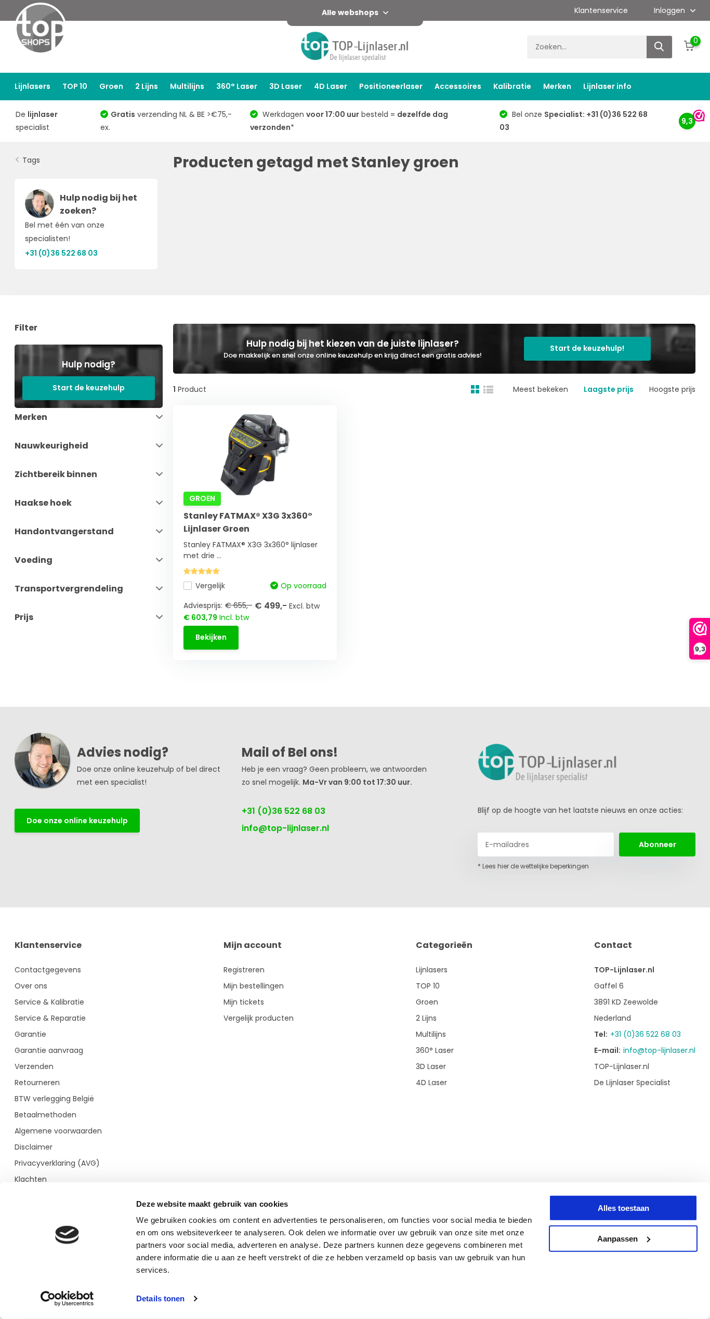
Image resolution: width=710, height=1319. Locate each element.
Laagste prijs (609, 389)
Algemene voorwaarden (58, 1131)
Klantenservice (601, 10)
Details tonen (160, 1298)
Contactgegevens (48, 970)
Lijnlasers (32, 86)
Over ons (31, 986)
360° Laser (236, 86)
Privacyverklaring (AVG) (57, 1163)
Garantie (30, 1034)
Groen (111, 86)
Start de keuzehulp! (587, 348)
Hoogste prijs (672, 389)
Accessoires (458, 86)
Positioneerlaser (391, 86)
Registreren (244, 970)
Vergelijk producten (258, 1018)
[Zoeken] (660, 47)
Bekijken (211, 637)
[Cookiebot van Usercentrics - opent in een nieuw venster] (67, 1299)
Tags (31, 160)
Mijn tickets (243, 1002)
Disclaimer (33, 1147)
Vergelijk (210, 586)
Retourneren (37, 1082)
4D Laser (330, 86)
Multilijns (187, 86)
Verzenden (34, 1066)
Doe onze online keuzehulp (77, 820)
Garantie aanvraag (49, 1050)
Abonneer (657, 844)
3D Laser (285, 86)
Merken (557, 86)
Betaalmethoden (45, 1115)
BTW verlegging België (54, 1098)
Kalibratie (512, 86)
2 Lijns (146, 86)
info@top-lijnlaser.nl (285, 828)
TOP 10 (74, 86)
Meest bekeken (540, 389)
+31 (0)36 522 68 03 (283, 811)
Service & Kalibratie (49, 1002)
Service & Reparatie (50, 1018)
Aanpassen (617, 1238)
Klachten (31, 1179)
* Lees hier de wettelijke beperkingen (533, 866)
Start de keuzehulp (88, 387)
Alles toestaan (623, 1208)
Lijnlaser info (607, 86)
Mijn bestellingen (253, 986)
